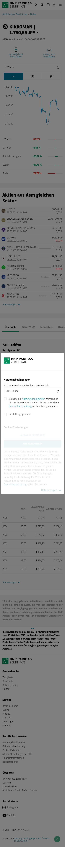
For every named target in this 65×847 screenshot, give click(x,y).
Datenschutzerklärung (20, 406)
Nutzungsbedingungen (33, 399)
